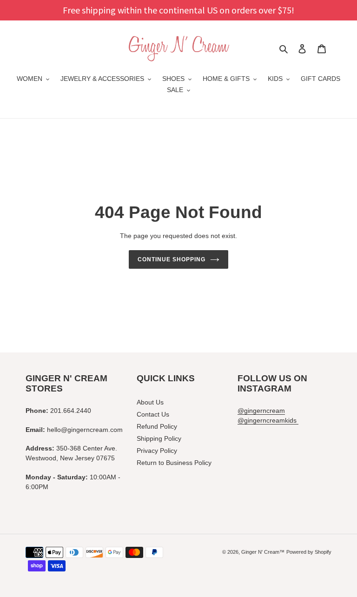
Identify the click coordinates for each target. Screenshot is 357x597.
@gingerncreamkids (268, 420)
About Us (150, 402)
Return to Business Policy (174, 462)
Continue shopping (171, 259)
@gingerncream (261, 410)
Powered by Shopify (308, 552)
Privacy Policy (157, 450)
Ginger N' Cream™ (262, 552)
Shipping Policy (159, 438)
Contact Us (153, 414)
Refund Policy (157, 426)
